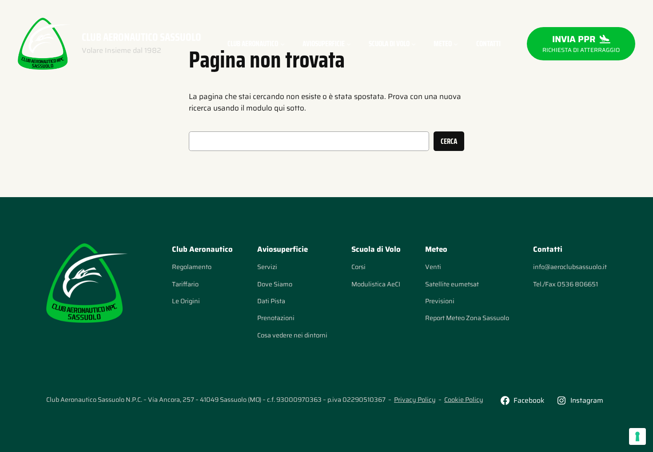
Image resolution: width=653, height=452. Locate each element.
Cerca (449, 141)
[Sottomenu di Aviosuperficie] (348, 43)
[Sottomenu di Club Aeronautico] (282, 43)
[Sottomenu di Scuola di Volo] (413, 43)
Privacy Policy (415, 399)
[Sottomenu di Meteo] (456, 43)
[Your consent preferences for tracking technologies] (637, 436)
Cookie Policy (463, 399)
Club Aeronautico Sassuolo (141, 37)
